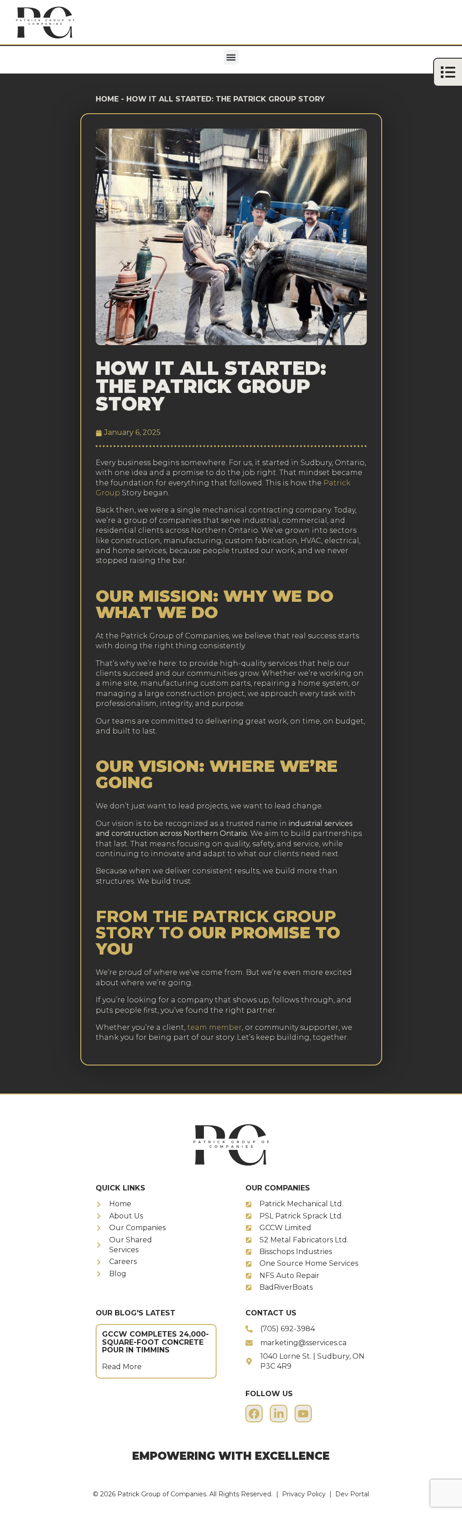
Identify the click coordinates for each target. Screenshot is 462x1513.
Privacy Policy (304, 1494)
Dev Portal (352, 1494)
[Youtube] (303, 1413)
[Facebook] (254, 1413)
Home (107, 99)
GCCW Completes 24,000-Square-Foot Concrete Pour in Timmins (155, 1342)
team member (214, 1027)
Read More (122, 1366)
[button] (231, 57)
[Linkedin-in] (278, 1413)
